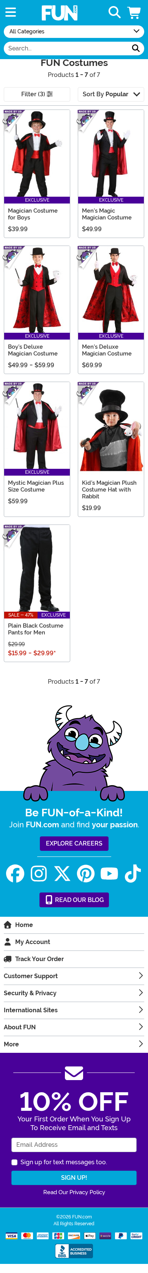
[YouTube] (109, 873)
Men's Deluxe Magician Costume (107, 350)
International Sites (31, 1010)
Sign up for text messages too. (63, 1162)
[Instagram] (39, 873)
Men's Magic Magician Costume (107, 214)
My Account (32, 942)
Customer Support (31, 976)
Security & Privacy (30, 993)
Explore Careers (74, 843)
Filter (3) (34, 94)
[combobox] (66, 48)
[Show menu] (10, 13)
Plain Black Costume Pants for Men (35, 629)
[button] (134, 13)
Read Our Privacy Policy (74, 1192)
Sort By (105, 94)
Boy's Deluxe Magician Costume (33, 350)
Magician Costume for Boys (33, 214)
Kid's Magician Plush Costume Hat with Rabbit (109, 489)
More (11, 1044)
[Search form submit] (136, 48)
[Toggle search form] (114, 13)
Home (24, 925)
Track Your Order (39, 959)
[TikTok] (133, 873)
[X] (62, 873)
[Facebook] (15, 873)
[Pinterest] (86, 873)
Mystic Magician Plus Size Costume (36, 486)
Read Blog (79, 899)
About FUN (20, 1027)
